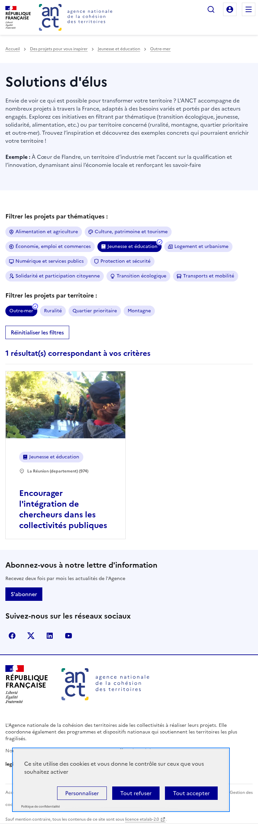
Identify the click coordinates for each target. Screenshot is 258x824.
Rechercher (211, 9)
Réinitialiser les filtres (37, 332)
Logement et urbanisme (201, 246)
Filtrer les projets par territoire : (51, 295)
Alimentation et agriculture (46, 231)
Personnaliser (82, 793)
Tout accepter (191, 793)
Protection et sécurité (125, 261)
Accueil (12, 49)
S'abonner (24, 594)
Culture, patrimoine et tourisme (131, 231)
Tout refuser (136, 793)
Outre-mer (160, 49)
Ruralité (53, 310)
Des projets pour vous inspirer (59, 49)
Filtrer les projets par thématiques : (56, 216)
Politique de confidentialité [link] (40, 807)
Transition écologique (141, 275)
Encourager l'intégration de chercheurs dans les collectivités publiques (63, 509)
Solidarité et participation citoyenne (57, 275)
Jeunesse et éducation (119, 49)
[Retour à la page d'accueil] (75, 17)
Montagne (139, 310)
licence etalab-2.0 (142, 819)
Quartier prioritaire (95, 310)
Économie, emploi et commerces (53, 246)
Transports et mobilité (208, 275)
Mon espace (229, 9)
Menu (248, 9)
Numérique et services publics (49, 261)
